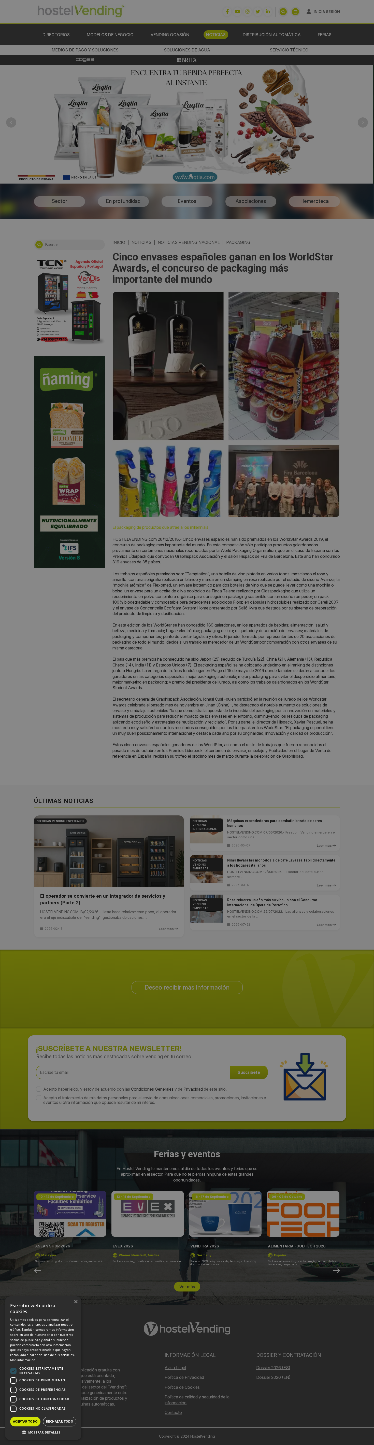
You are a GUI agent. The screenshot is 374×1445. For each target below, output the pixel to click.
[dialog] (187, 722)
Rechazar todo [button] (59, 1421)
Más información (22, 1360)
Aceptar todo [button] (25, 1421)
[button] (43, 1432)
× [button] (76, 1302)
